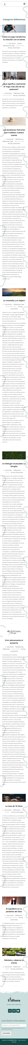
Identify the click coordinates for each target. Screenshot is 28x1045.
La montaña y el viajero (14, 300)
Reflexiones (17, 93)
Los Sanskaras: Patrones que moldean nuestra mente (14, 132)
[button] (24, 4)
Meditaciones (7, 45)
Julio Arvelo (12, 43)
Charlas (19, 43)
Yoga (12, 45)
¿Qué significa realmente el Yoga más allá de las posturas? (14, 86)
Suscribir (6, 1033)
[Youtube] (18, 1011)
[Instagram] (14, 1011)
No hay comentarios (14, 48)
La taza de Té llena (13, 806)
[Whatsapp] (10, 1011)
